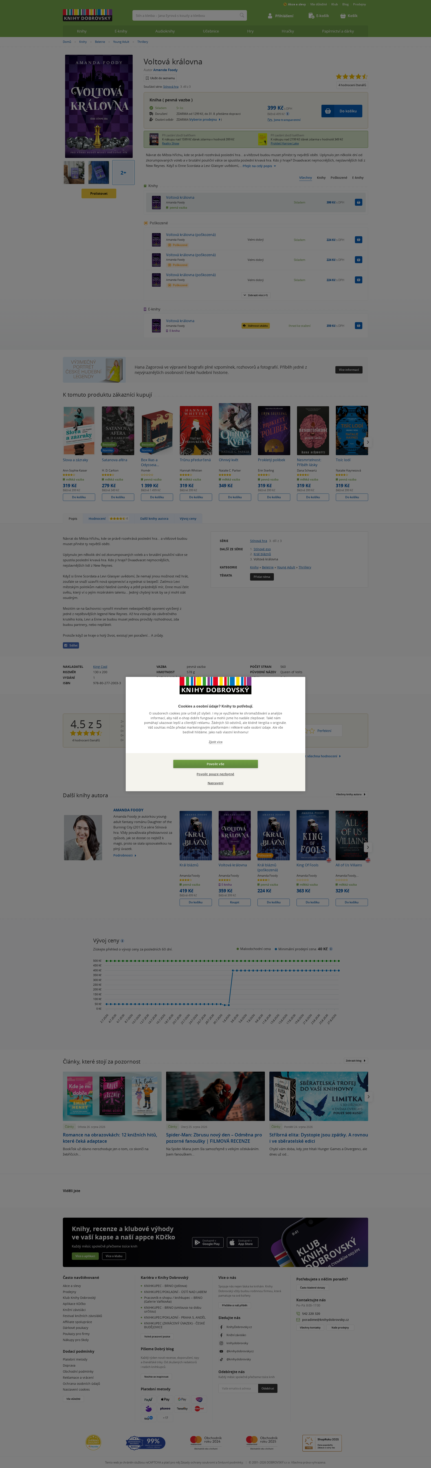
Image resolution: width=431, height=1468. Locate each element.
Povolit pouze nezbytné (215, 774)
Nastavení (216, 783)
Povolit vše (215, 764)
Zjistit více (215, 742)
